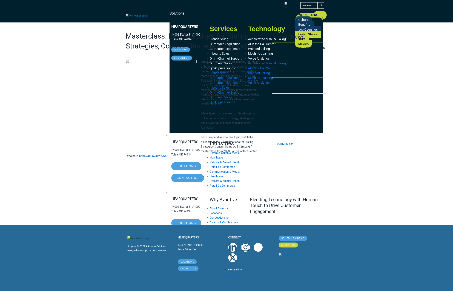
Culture (303, 20)
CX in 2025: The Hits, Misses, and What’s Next (297, 60)
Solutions (177, 13)
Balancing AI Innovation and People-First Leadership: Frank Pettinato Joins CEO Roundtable (294, 85)
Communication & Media (225, 171)
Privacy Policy (235, 269)
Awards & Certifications (224, 222)
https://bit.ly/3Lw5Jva (153, 156)
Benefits (304, 24)
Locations (216, 213)
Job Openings (308, 29)
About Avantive (219, 208)
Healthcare (216, 176)
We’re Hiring (308, 14)
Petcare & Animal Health (225, 181)
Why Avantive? (181, 192)
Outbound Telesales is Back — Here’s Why (295, 110)
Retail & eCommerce (222, 185)
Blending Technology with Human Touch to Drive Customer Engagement (284, 205)
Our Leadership (219, 217)
